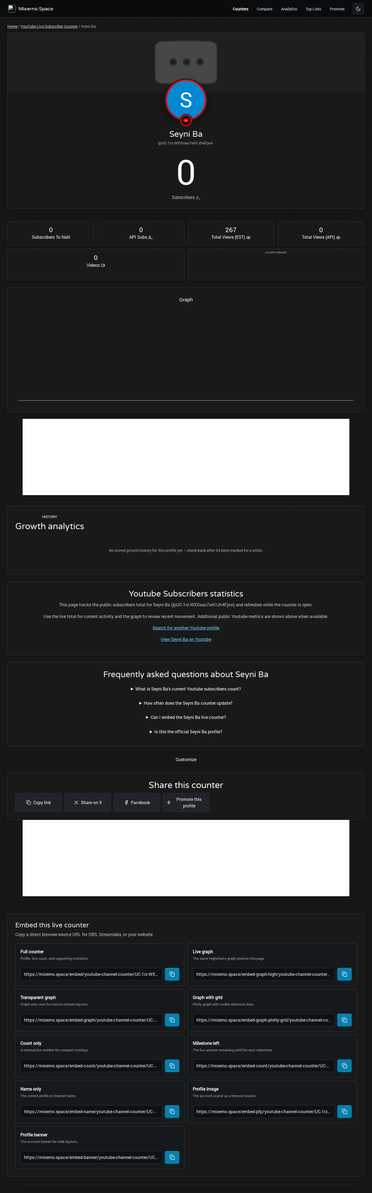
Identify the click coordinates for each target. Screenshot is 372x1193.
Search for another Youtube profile (186, 628)
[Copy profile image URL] (344, 1111)
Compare (264, 8)
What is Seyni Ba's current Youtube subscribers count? (188, 689)
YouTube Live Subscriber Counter (49, 26)
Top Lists (313, 8)
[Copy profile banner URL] (172, 1157)
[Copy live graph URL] (344, 974)
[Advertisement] (186, 457)
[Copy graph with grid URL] (344, 1020)
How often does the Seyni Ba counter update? (188, 703)
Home (12, 26)
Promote (337, 8)
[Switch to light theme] (358, 8)
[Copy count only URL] (172, 1065)
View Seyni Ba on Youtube (186, 639)
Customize (186, 759)
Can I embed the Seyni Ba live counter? (188, 717)
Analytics (289, 8)
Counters (240, 8)
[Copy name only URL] (172, 1111)
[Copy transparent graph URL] (172, 1020)
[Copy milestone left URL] (344, 1065)
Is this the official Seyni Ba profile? (188, 731)
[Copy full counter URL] (172, 974)
